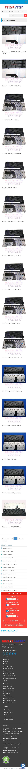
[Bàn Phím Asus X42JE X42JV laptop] (14, 410)
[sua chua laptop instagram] (10, 653)
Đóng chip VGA (7, 693)
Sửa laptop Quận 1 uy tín (10, 700)
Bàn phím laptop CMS (8, 583)
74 (12, 538)
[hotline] (7, 599)
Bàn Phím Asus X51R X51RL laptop (11, 289)
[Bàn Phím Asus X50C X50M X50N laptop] (14, 207)
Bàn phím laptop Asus (8, 554)
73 (8, 538)
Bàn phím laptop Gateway (9, 574)
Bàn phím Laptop (9, 712)
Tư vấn (5, 664)
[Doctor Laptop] (13, 642)
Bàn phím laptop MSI (8, 580)
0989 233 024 (14, 599)
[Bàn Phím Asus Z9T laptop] (14, 173)
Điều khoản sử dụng (8, 666)
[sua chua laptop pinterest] (15, 653)
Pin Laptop (7, 710)
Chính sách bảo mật (8, 671)
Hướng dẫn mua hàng (9, 668)
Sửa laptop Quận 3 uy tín (10, 703)
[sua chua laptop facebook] (4, 653)
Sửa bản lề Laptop (8, 695)
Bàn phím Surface (7, 548)
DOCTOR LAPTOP (14, 768)
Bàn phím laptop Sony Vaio (9, 561)
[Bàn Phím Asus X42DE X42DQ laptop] (14, 376)
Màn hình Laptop (9, 717)
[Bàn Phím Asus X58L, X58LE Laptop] (14, 342)
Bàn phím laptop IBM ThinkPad (10, 590)
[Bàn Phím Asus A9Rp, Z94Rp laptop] (14, 139)
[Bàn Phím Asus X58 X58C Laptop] (14, 308)
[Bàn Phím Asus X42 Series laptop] (14, 478)
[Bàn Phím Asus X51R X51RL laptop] (14, 275)
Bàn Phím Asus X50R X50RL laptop (11, 255)
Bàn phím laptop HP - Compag (10, 564)
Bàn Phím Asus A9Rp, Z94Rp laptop (12, 154)
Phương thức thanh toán (9, 675)
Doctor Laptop (5, 11)
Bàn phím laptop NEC (8, 587)
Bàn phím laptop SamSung (9, 577)
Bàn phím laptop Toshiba (9, 570)
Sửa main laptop (8, 686)
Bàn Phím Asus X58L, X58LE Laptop (12, 357)
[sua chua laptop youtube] (13, 653)
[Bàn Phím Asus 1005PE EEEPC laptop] (14, 512)
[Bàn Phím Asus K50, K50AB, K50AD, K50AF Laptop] (14, 37)
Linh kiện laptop (12, 11)
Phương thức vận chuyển (10, 678)
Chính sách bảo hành (9, 673)
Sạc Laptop (7, 714)
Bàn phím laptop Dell (8, 558)
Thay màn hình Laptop (9, 688)
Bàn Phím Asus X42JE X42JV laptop (11, 425)
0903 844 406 (14, 604)
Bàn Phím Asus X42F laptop (9, 459)
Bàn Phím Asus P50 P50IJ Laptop (11, 86)
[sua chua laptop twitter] (7, 653)
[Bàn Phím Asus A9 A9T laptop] (14, 105)
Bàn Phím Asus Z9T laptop (9, 187)
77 (22, 538)
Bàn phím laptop (21, 11)
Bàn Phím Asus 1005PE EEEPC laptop (12, 527)
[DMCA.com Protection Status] (6, 760)
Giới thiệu (6, 659)
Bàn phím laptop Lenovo (9, 567)
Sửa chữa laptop (8, 684)
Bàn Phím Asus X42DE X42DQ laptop (12, 391)
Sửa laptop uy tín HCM (9, 698)
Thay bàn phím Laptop (9, 691)
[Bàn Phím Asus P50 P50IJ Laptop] (14, 71)
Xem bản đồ (14, 620)
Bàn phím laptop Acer (8, 551)
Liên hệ (6, 661)
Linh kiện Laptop (9, 719)
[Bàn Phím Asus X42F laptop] (14, 444)
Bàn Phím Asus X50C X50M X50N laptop (13, 221)
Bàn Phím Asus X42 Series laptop (11, 493)
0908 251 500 (14, 610)
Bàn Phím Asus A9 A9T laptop (10, 120)
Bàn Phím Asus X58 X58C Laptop (11, 323)
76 (19, 538)
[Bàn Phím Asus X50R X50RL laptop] (14, 241)
